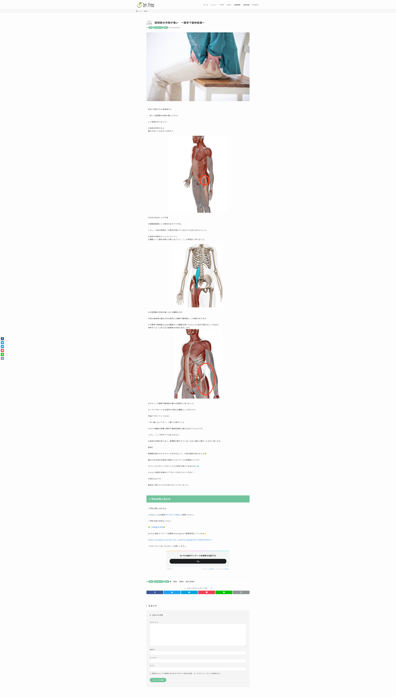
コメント (154, 622)
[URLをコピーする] (241, 592)
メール (153, 657)
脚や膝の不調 (158, 27)
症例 (150, 27)
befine (211, 569)
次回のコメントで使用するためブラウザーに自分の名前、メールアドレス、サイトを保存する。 (186, 673)
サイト (152, 665)
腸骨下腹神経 (190, 581)
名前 (152, 649)
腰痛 (165, 27)
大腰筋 (175, 581)
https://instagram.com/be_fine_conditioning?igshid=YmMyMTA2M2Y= (180, 539)
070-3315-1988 (172, 514)
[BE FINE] (145, 5)
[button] (154, 592)
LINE (150, 514)
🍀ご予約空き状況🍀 (156, 527)
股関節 (181, 581)
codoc (226, 569)
